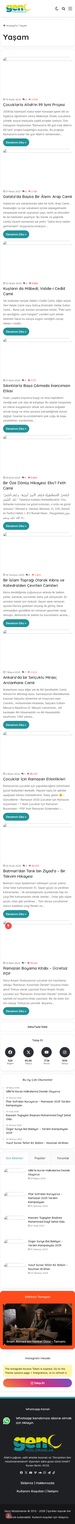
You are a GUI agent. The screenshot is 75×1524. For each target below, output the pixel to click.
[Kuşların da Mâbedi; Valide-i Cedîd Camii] (37, 260)
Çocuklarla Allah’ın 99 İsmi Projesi (34, 104)
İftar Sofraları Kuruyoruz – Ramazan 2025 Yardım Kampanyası (45, 1198)
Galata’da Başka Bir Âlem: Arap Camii (37, 196)
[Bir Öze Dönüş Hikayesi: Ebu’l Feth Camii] (37, 454)
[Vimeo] (35, 1472)
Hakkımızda (45, 1483)
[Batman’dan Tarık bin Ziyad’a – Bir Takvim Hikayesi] (37, 842)
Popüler (40, 1158)
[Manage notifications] (8, 1516)
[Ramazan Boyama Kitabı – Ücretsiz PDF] (37, 940)
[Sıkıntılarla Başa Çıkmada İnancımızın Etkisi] (37, 357)
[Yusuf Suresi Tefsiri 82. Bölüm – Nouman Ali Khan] (14, 1273)
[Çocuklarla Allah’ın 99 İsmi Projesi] (37, 76)
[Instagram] (44, 1472)
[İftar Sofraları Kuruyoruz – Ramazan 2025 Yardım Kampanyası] (14, 1202)
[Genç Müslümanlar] (17, 8)
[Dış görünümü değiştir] (57, 10)
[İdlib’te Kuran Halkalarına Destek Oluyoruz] (14, 1179)
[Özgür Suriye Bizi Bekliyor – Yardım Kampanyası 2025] (14, 1249)
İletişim (52, 1491)
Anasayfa (11, 25)
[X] (26, 1472)
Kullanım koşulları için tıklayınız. (50, 1517)
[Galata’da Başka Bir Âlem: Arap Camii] (37, 168)
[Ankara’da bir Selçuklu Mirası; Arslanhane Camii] (37, 649)
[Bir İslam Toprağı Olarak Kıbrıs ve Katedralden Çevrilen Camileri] (37, 551)
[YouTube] (30, 1472)
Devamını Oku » (16, 142)
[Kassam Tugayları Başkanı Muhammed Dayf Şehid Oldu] (14, 1226)
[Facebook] (21, 1472)
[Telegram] (49, 1472)
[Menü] (70, 10)
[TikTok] (53, 1472)
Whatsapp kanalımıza (33, 1418)
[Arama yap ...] (63, 10)
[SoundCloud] (40, 1472)
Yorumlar (63, 1158)
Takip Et (38, 1383)
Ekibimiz (27, 1483)
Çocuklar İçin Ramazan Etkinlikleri (34, 779)
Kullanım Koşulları (31, 1491)
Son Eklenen (14, 1158)
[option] (37, 1324)
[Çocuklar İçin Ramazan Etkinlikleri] (37, 750)
